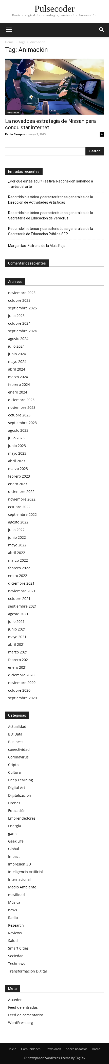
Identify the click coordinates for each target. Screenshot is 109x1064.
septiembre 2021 (22, 606)
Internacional (19, 879)
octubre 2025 (19, 300)
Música (14, 902)
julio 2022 (16, 529)
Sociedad (16, 955)
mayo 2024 (17, 361)
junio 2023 (17, 445)
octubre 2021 (19, 598)
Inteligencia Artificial (25, 871)
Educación (17, 810)
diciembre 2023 (21, 399)
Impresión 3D (19, 864)
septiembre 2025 (22, 308)
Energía (14, 825)
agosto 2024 (18, 338)
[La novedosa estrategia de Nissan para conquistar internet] (54, 87)
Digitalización (19, 795)
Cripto (13, 764)
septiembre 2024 (22, 331)
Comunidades (31, 1049)
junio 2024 (17, 353)
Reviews (15, 932)
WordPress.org (20, 1022)
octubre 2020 (19, 690)
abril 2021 (16, 644)
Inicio (12, 1049)
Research (16, 925)
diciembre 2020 (21, 675)
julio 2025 (16, 315)
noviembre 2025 (21, 292)
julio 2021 (16, 621)
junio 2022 (17, 537)
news (12, 910)
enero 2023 (17, 483)
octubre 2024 (19, 323)
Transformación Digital (27, 971)
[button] (9, 30)
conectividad (19, 749)
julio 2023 (16, 438)
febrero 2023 (19, 476)
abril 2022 (16, 552)
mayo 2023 (17, 453)
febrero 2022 (19, 568)
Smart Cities (18, 948)
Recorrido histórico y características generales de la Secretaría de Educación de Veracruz (50, 215)
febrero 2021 (19, 659)
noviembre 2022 (21, 499)
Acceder (15, 999)
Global (13, 848)
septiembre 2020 (22, 697)
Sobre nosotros (76, 1049)
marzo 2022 (18, 560)
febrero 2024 (19, 384)
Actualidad (17, 726)
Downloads (53, 1049)
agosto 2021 (18, 613)
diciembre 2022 (21, 491)
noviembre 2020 (21, 682)
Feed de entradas (23, 1007)
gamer (13, 833)
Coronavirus (18, 757)
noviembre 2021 (21, 590)
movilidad (13, 112)
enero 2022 (17, 575)
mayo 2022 (17, 545)
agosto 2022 (18, 522)
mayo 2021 (17, 636)
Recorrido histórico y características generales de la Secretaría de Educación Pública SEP (50, 231)
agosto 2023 (18, 430)
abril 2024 (16, 369)
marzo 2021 (18, 652)
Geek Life (16, 841)
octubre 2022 (19, 506)
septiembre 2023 (22, 422)
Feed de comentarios (26, 1015)
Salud (13, 940)
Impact (14, 856)
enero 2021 (17, 667)
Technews (16, 963)
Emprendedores (21, 818)
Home (9, 42)
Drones (14, 802)
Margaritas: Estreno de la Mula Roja (36, 246)
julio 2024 (16, 346)
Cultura (14, 772)
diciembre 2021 (21, 583)
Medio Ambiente (22, 887)
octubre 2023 (19, 415)
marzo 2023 (18, 468)
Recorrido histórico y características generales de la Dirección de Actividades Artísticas (50, 199)
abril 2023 (16, 460)
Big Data (15, 734)
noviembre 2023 (21, 407)
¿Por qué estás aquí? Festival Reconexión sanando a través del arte (50, 184)
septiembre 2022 (22, 514)
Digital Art (16, 787)
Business (15, 741)
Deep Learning (20, 780)
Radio (13, 917)
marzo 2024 (18, 376)
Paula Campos (15, 134)
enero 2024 (17, 392)
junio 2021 (17, 629)
